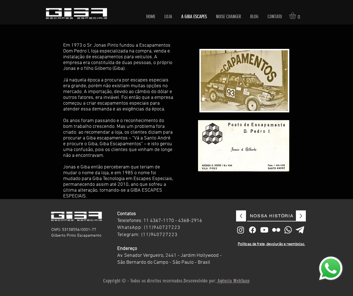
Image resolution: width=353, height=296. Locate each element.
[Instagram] (240, 229)
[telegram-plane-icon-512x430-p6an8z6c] (299, 229)
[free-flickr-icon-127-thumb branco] (276, 229)
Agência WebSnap (233, 281)
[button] (296, 15)
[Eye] (330, 268)
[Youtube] (264, 229)
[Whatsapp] (288, 229)
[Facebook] (252, 229)
